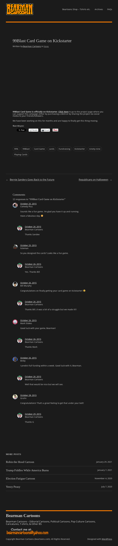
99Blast (26, 148)
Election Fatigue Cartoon (20, 478)
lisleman (24, 248)
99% (16, 148)
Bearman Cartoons (32, 46)
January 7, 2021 (104, 470)
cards (51, 148)
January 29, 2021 (104, 461)
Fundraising (64, 148)
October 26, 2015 (33, 226)
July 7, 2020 (106, 486)
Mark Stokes (26, 323)
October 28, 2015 (28, 395)
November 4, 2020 (103, 478)
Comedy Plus (26, 206)
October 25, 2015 (28, 203)
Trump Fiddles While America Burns (27, 470)
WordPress (107, 539)
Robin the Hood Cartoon (20, 462)
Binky (22, 360)
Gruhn (23, 398)
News (46, 46)
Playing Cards (20, 154)
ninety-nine (94, 148)
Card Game (39, 148)
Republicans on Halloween (93, 179)
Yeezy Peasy (13, 487)
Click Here (63, 111)
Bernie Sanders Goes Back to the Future (32, 179)
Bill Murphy (26, 285)
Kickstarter (80, 148)
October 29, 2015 (33, 414)
